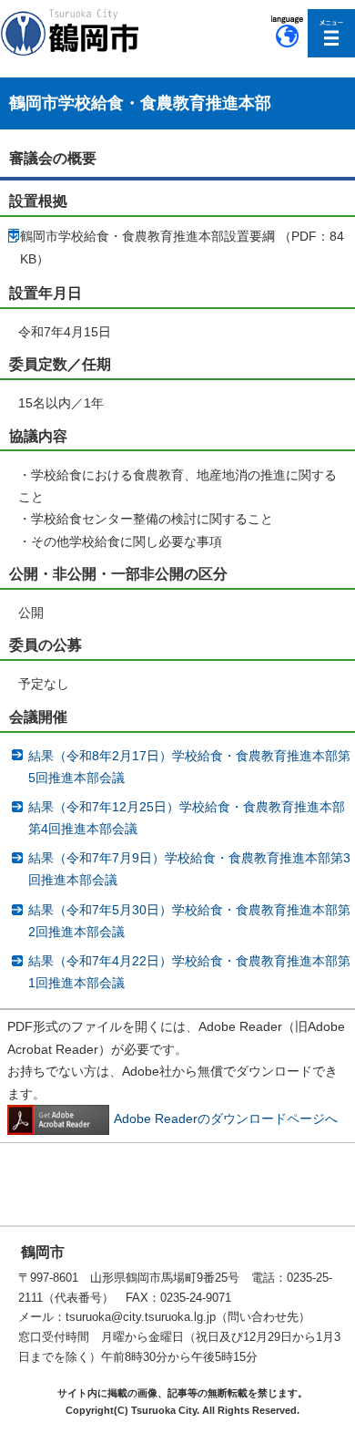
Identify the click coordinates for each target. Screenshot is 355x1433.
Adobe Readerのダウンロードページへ (226, 1118)
